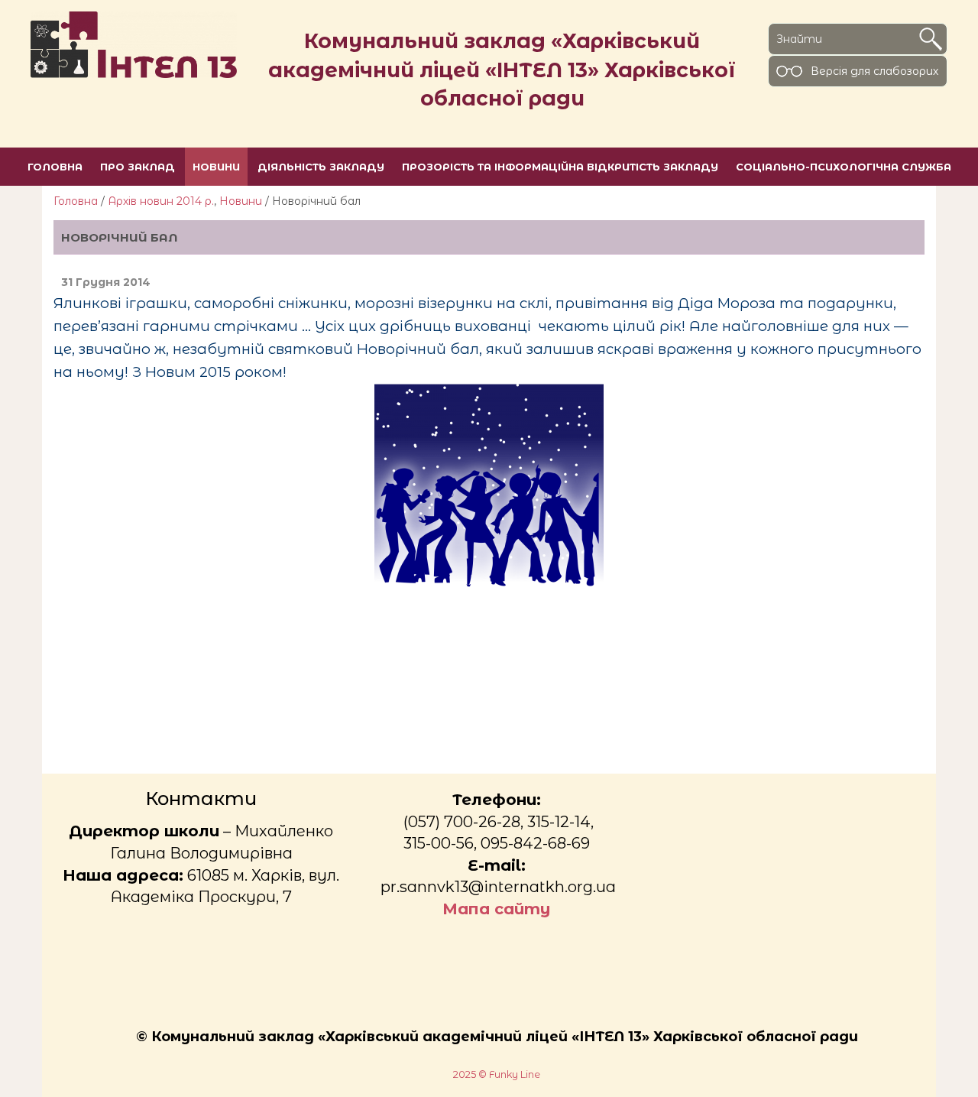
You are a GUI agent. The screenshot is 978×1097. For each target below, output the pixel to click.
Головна (75, 201)
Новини (240, 201)
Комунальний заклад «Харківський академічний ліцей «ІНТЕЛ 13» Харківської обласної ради (502, 69)
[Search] (931, 39)
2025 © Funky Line (496, 1074)
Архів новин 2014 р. (161, 201)
